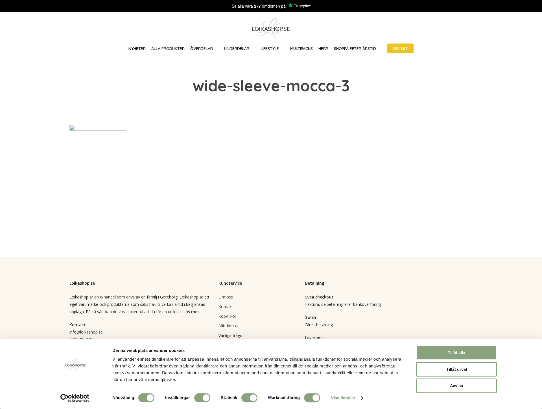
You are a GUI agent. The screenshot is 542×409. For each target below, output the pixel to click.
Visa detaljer (343, 397)
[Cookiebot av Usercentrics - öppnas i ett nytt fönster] (75, 398)
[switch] (202, 397)
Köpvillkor (227, 316)
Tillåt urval (456, 369)
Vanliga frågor (231, 335)
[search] (502, 29)
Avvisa (456, 385)
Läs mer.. (192, 311)
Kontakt (225, 306)
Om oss (225, 297)
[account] (516, 29)
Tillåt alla (456, 352)
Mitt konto (228, 325)
